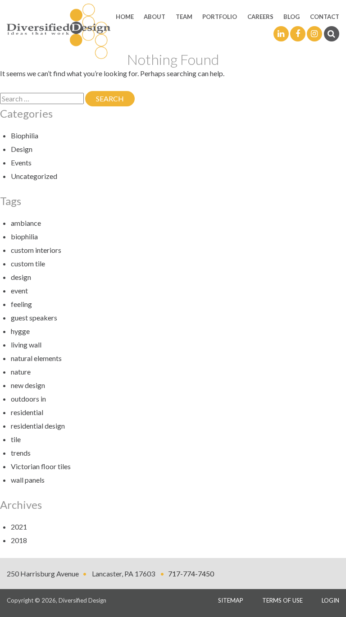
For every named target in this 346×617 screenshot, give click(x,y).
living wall (26, 344)
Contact (324, 16)
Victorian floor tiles (41, 466)
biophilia (24, 236)
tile (16, 439)
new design (28, 385)
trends (21, 452)
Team (184, 16)
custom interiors (36, 250)
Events (21, 162)
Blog (291, 16)
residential (27, 412)
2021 (19, 526)
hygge (20, 331)
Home (125, 16)
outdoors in (28, 398)
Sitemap (230, 600)
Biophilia (24, 135)
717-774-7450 (191, 573)
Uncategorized (34, 176)
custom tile (28, 263)
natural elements (36, 358)
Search (115, 98)
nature (21, 371)
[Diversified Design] (58, 30)
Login (330, 600)
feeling (21, 304)
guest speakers (34, 317)
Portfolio (219, 16)
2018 (19, 540)
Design (21, 149)
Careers (260, 16)
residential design (38, 425)
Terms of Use (282, 600)
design (21, 277)
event (19, 290)
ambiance (26, 223)
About (154, 16)
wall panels (28, 479)
